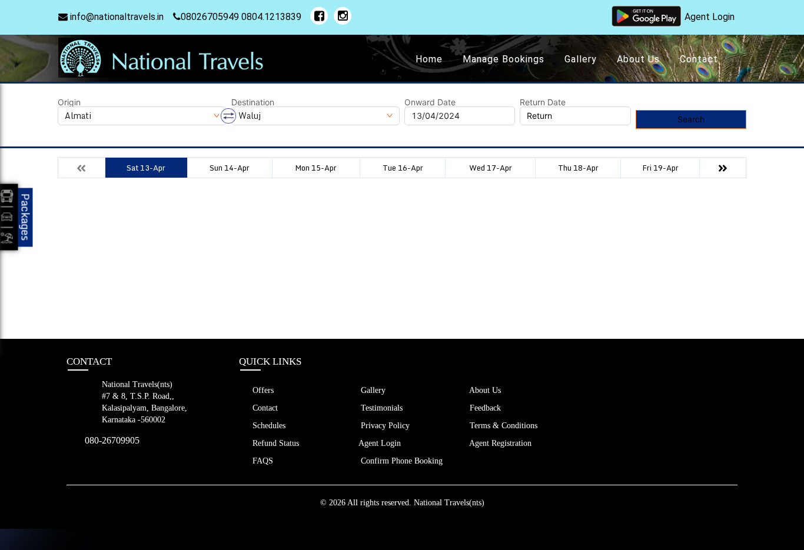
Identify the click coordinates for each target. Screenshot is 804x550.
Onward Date (430, 102)
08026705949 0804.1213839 (241, 16)
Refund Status (274, 443)
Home (429, 59)
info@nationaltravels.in (116, 16)
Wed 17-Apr (490, 167)
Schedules (267, 425)
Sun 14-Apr (230, 167)
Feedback (484, 408)
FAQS (261, 460)
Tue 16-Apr (403, 167)
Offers (262, 390)
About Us (638, 59)
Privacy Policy (384, 425)
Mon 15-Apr (316, 167)
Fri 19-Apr (660, 167)
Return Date (543, 102)
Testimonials (380, 408)
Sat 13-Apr (146, 167)
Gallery (580, 59)
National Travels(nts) (449, 502)
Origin (69, 102)
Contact (699, 59)
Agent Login (710, 16)
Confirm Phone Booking (400, 460)
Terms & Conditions (502, 425)
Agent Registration (499, 443)
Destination (252, 102)
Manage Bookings (503, 59)
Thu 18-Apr (578, 167)
